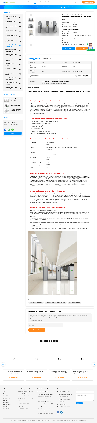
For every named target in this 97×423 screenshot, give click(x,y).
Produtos (5, 393)
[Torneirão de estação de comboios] (6, 100)
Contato (13, 133)
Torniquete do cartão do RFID (35, 302)
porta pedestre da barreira (13, 64)
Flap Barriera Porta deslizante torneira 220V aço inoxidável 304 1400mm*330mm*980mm (59, 372)
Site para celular (7, 404)
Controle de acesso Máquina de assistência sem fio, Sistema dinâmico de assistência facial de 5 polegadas (46, 411)
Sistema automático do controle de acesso (55, 302)
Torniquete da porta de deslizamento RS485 (15, 110)
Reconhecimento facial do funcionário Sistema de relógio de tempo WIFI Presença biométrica (45, 404)
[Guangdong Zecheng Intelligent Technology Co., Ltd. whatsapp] (9, 129)
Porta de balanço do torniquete (13, 22)
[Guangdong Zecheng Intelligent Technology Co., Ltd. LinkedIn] (61, 412)
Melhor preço (68, 48)
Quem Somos (6, 398)
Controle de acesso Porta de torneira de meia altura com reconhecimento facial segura (35, 372)
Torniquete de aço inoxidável (13, 73)
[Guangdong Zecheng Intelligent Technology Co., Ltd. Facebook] (58, 412)
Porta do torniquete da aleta (13, 26)
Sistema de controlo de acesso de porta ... (13, 88)
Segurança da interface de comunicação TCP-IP (24, 407)
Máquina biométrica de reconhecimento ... (13, 50)
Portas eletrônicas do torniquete (13, 17)
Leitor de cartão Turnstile (74, 302)
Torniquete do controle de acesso (13, 59)
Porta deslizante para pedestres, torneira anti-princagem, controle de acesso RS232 (13, 372)
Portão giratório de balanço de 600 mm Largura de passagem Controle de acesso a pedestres (25, 401)
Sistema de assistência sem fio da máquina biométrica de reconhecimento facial (45, 396)
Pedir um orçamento (88, 2)
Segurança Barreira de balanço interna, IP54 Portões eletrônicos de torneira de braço (25, 394)
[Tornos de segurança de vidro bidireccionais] (6, 105)
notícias (5, 400)
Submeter (36, 330)
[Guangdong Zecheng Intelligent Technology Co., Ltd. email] (5, 129)
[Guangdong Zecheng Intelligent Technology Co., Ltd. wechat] (12, 129)
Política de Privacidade (6, 407)
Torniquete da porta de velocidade (13, 36)
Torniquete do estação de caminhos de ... (13, 78)
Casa (4, 391)
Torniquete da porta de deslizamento (13, 45)
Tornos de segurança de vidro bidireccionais (15, 104)
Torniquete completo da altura (13, 41)
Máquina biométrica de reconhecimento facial (42, 390)
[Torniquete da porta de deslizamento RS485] (6, 110)
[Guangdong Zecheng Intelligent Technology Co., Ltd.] (9, 2)
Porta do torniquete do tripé (13, 31)
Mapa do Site (6, 402)
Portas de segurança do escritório (13, 83)
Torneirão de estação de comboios (15, 99)
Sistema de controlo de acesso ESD (13, 55)
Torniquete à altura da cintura (13, 69)
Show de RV (6, 396)
